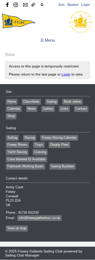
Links (64, 108)
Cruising (40, 152)
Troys (39, 144)
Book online (72, 101)
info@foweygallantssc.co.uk (39, 218)
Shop (11, 116)
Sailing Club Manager (22, 255)
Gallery (48, 108)
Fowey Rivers (17, 144)
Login (85, 5)
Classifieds (31, 101)
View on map (16, 228)
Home (10, 54)
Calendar (13, 108)
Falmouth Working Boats (25, 166)
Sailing (51, 101)
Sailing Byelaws (62, 166)
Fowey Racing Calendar (59, 137)
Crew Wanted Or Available (26, 159)
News (32, 108)
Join (61, 5)
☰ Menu (47, 40)
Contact (81, 108)
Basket (72, 5)
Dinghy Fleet (59, 144)
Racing (30, 137)
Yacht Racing (17, 152)
